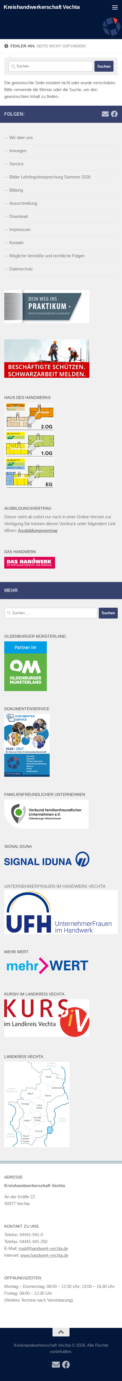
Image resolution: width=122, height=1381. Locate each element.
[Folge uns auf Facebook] (114, 114)
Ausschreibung (23, 203)
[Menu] (115, 7)
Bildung (16, 190)
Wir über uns (21, 137)
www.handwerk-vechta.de (44, 1255)
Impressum (20, 229)
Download (18, 216)
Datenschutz (21, 268)
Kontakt (16, 242)
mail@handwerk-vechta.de (43, 1248)
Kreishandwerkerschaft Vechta (42, 7)
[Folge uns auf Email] (105, 114)
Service (16, 163)
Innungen (17, 150)
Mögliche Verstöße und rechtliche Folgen (47, 255)
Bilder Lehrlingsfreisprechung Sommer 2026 (50, 176)
